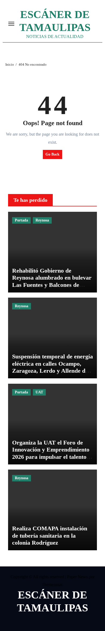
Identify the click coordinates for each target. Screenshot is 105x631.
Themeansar (52, 584)
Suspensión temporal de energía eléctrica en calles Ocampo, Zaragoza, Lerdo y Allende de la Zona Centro (52, 367)
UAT (39, 392)
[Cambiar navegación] (11, 23)
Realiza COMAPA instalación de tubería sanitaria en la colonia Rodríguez (49, 535)
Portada (21, 220)
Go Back (53, 154)
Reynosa (42, 220)
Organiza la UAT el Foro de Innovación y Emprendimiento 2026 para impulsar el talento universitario (50, 453)
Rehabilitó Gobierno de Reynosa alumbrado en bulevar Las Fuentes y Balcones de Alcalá (52, 281)
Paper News (77, 576)
